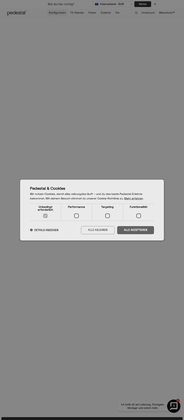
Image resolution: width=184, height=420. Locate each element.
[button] (44, 230)
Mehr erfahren (133, 198)
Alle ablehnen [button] (97, 230)
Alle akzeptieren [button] (135, 230)
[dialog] (92, 210)
